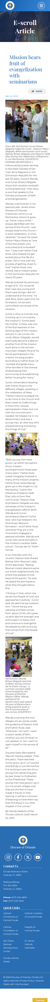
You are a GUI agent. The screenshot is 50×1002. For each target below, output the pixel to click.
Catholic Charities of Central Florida (33, 915)
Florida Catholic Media (11, 960)
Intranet (40, 980)
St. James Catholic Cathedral (30, 944)
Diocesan (24, 984)
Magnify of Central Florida (32, 929)
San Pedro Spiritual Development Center (10, 946)
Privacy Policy (27, 980)
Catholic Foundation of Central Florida (10, 930)
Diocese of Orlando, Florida (25, 977)
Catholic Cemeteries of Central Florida (10, 916)
